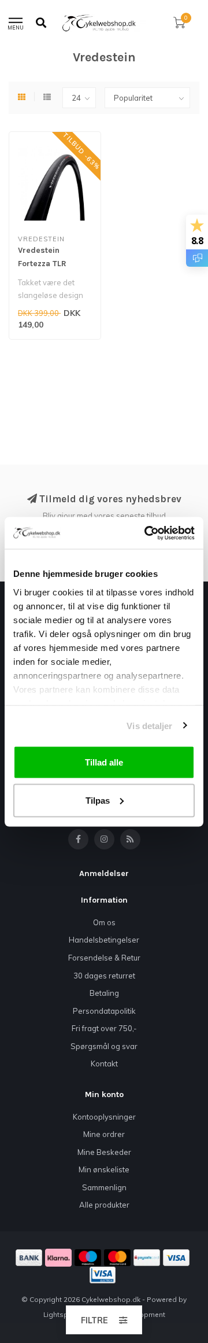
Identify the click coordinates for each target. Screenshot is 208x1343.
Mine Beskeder (104, 1152)
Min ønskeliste (104, 1169)
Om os (104, 922)
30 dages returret (104, 975)
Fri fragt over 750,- (104, 1028)
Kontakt (104, 1063)
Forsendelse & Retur (104, 957)
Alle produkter (104, 1204)
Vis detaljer (149, 725)
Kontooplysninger (104, 1116)
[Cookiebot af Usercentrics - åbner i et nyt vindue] (147, 532)
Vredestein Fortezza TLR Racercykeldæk (48, 263)
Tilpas (98, 800)
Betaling (104, 993)
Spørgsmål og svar (104, 1046)
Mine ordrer (104, 1134)
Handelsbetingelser (104, 939)
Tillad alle (104, 762)
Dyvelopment (143, 1314)
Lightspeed (62, 1314)
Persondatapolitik (104, 1010)
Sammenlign (104, 1187)
